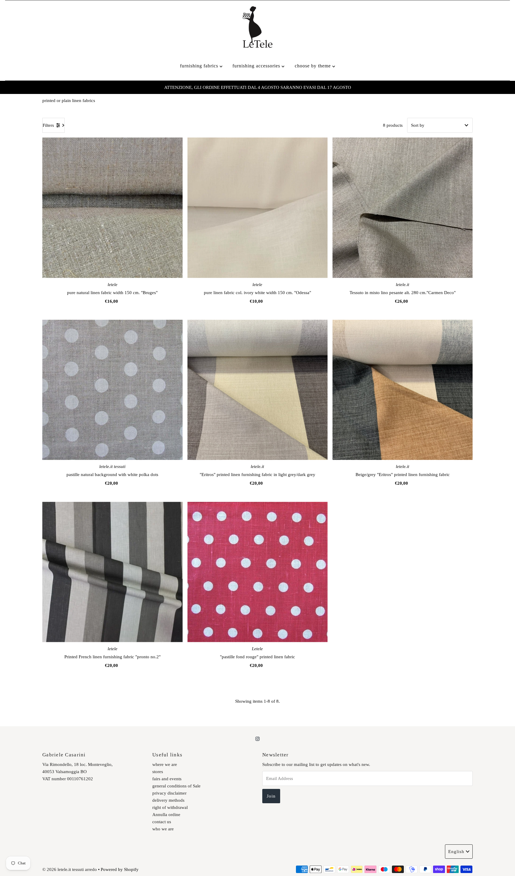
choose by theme (313, 65)
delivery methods (168, 800)
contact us (161, 821)
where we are (164, 764)
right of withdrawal (170, 807)
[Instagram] (257, 738)
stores (157, 771)
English (456, 851)
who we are (163, 828)
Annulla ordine (166, 814)
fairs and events (167, 778)
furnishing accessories (257, 65)
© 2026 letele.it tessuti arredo (69, 869)
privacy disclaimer (169, 793)
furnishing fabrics (200, 65)
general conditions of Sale (176, 786)
